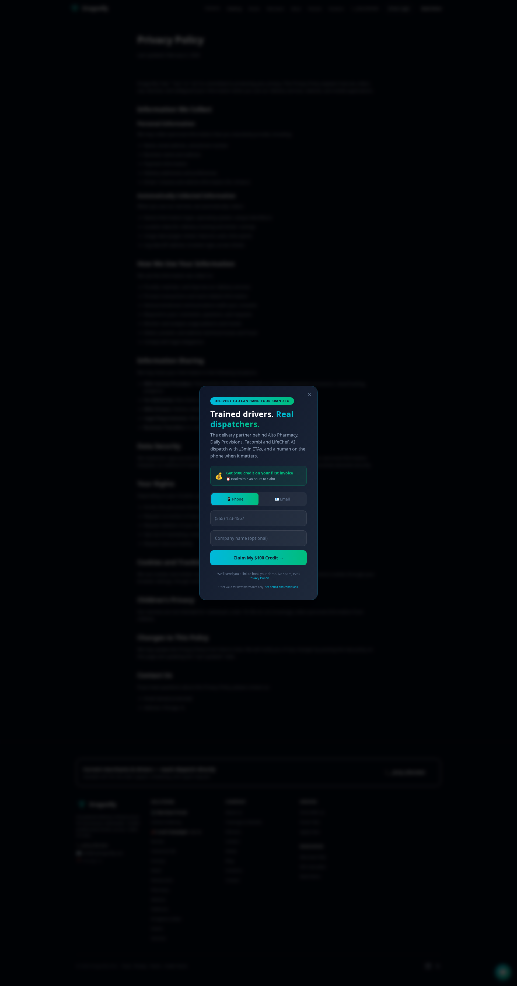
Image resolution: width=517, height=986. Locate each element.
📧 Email (282, 499)
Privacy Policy (259, 578)
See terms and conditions (281, 587)
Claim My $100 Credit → (258, 558)
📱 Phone (234, 499)
